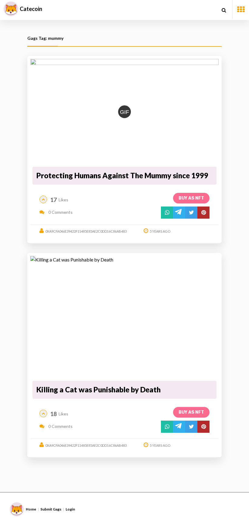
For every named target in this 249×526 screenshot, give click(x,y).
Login (70, 509)
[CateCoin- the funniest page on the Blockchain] (11, 9)
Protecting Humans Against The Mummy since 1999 (122, 175)
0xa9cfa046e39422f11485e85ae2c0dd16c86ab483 (86, 231)
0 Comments (60, 212)
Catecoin (31, 9)
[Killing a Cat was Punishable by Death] (124, 317)
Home (31, 509)
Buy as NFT (191, 198)
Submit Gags (50, 509)
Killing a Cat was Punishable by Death (98, 389)
